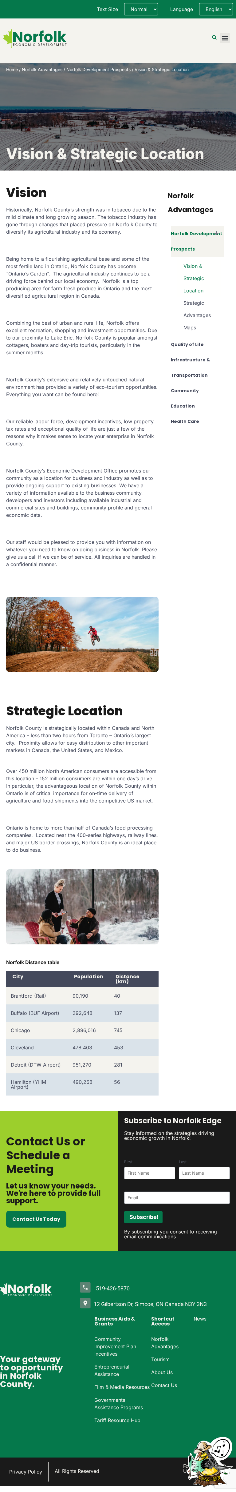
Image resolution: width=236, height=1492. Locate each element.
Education (183, 406)
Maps (189, 327)
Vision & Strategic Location (193, 278)
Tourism (160, 1359)
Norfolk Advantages (42, 69)
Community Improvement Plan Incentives (115, 1346)
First (128, 1161)
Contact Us (164, 1385)
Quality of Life (187, 344)
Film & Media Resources (122, 1387)
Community (185, 391)
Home (12, 69)
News (200, 1318)
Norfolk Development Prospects (98, 69)
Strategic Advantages (197, 309)
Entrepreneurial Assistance (111, 1370)
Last (183, 1161)
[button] (225, 38)
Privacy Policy (25, 1472)
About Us (162, 1372)
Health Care (185, 421)
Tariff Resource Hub (117, 1420)
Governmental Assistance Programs (118, 1403)
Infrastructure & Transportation (190, 367)
